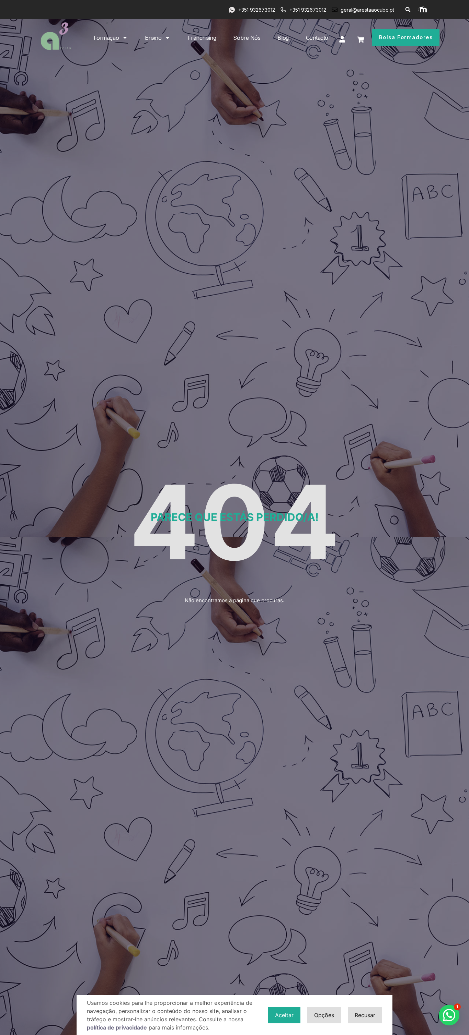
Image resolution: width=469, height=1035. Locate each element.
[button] (408, 9)
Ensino (153, 37)
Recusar (365, 1015)
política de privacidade (117, 1027)
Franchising (201, 37)
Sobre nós (246, 37)
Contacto (317, 37)
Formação (106, 37)
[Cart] (360, 39)
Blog (282, 37)
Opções (324, 1015)
